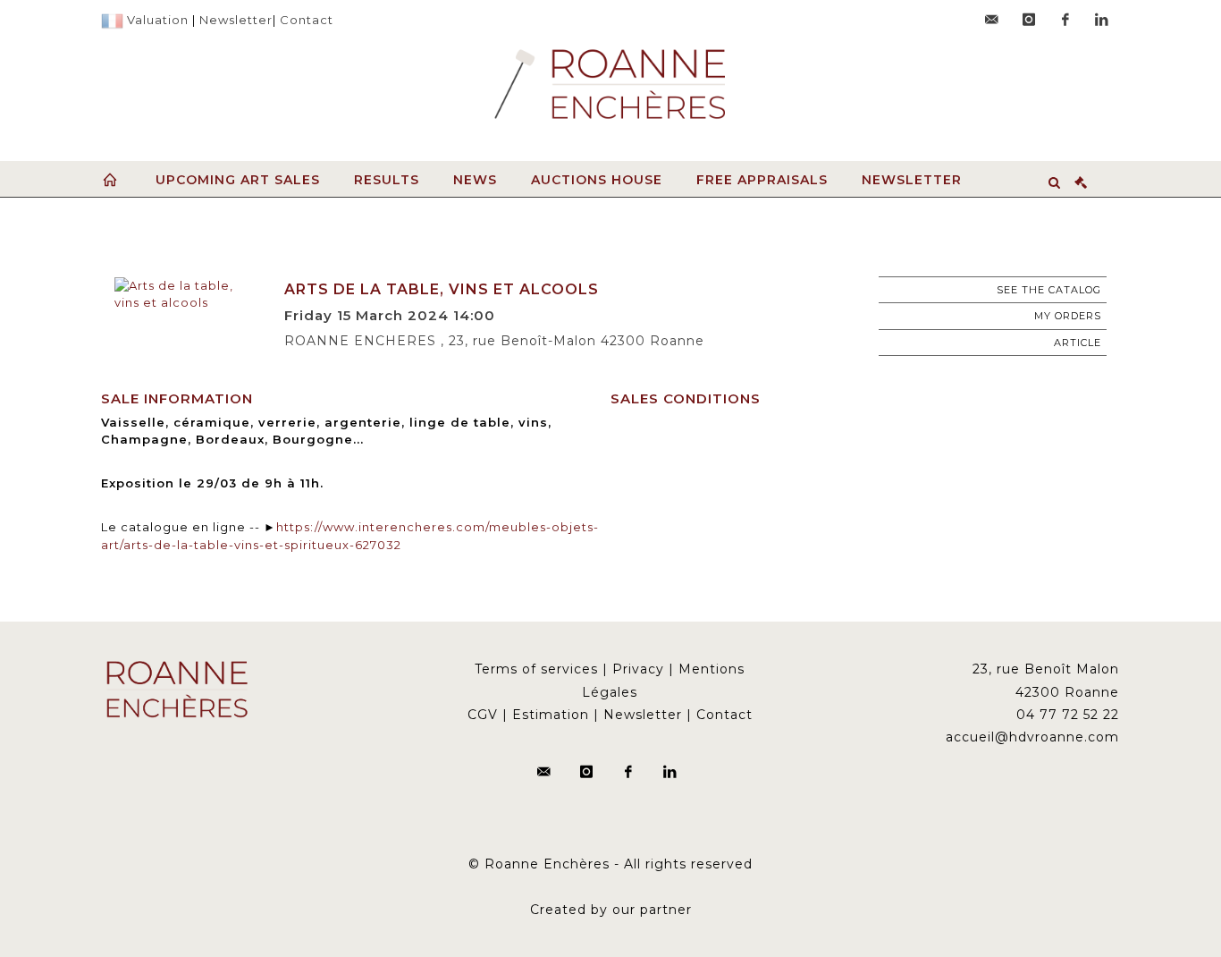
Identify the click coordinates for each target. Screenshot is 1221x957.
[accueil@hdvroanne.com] (992, 19)
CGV (482, 715)
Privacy (638, 669)
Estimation (550, 715)
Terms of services (536, 669)
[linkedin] (1102, 19)
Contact (306, 20)
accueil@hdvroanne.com (1032, 737)
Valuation (158, 20)
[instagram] (1029, 19)
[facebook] (1065, 19)
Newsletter (236, 20)
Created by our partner (611, 910)
